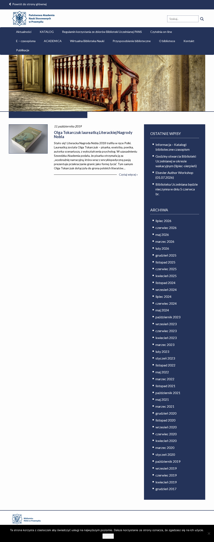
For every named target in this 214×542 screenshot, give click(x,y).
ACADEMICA (53, 41)
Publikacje (22, 50)
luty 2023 (162, 351)
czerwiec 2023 (166, 331)
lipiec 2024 (163, 296)
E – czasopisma (26, 41)
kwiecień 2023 (166, 338)
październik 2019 (167, 461)
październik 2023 (167, 317)
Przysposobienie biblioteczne (132, 41)
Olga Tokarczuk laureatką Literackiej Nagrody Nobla (93, 134)
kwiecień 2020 (166, 441)
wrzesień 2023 (166, 324)
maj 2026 (162, 234)
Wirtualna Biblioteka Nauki (87, 41)
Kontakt (188, 41)
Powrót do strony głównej (29, 4)
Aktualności (23, 31)
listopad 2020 (165, 420)
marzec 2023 (164, 345)
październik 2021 (167, 393)
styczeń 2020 (165, 454)
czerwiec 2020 (166, 434)
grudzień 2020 (165, 413)
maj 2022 (162, 372)
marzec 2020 (164, 448)
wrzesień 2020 (166, 427)
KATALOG (47, 31)
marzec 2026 (164, 241)
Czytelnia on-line (161, 31)
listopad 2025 (165, 262)
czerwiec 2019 (166, 475)
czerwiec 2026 (166, 228)
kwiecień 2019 (166, 482)
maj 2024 (162, 310)
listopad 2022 (165, 365)
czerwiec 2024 (166, 303)
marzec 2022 (164, 379)
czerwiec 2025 (166, 269)
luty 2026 (162, 248)
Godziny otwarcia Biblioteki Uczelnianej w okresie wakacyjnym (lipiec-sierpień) (176, 161)
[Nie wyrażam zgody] (209, 533)
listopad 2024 (165, 283)
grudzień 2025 (165, 255)
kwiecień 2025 (166, 276)
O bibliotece (167, 41)
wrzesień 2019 (166, 468)
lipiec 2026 (163, 221)
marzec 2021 (164, 406)
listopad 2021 (165, 386)
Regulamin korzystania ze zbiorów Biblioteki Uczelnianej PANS (102, 31)
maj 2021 (162, 399)
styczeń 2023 (165, 358)
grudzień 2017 (165, 489)
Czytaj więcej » (128, 174)
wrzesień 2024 (166, 290)
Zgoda (108, 536)
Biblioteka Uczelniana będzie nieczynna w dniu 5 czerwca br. (176, 189)
